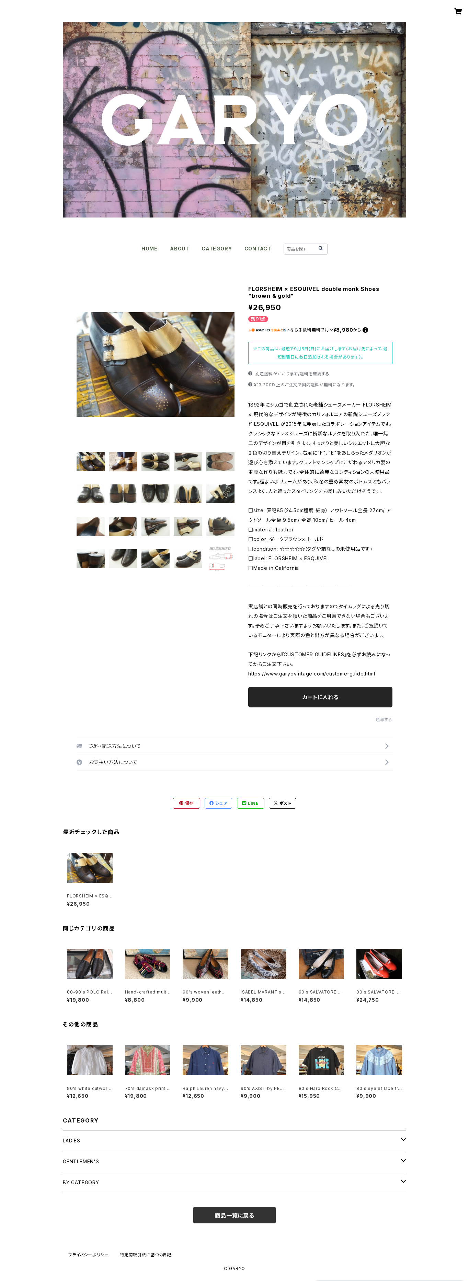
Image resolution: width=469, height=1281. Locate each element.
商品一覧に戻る (234, 1215)
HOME (149, 248)
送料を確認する (315, 373)
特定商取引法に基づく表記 (145, 1254)
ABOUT (179, 248)
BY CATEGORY (81, 1182)
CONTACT (258, 248)
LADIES (71, 1140)
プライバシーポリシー (88, 1254)
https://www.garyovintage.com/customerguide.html (311, 674)
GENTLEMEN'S (81, 1161)
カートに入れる (320, 697)
